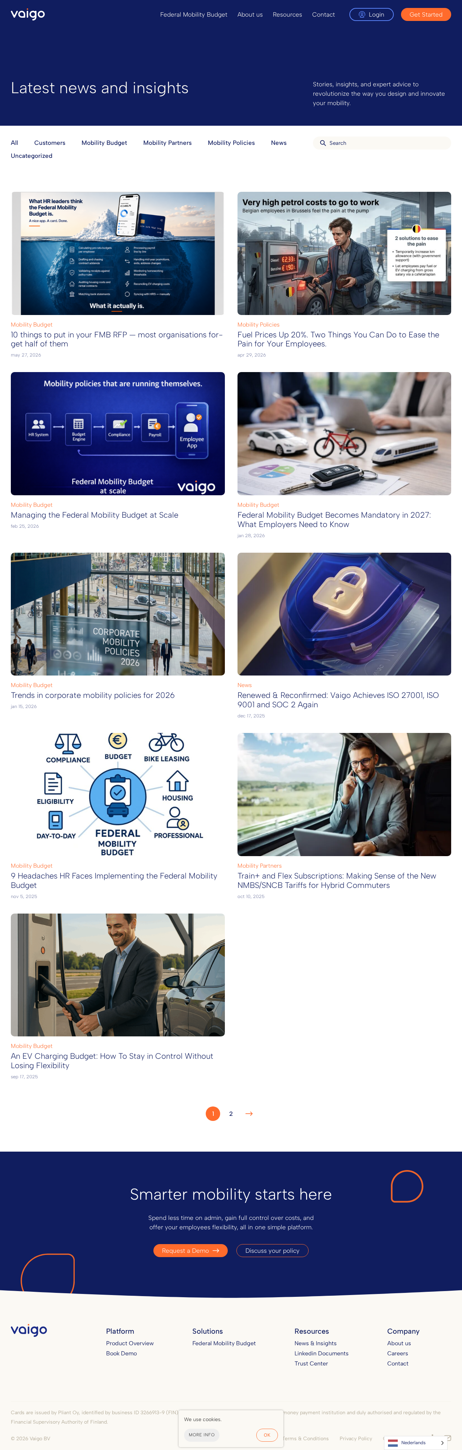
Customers (49, 142)
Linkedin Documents (322, 1353)
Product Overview (130, 1343)
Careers (397, 1353)
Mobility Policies (231, 142)
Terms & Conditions (305, 1439)
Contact (323, 14)
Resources (287, 14)
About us (250, 14)
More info (202, 1434)
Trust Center (311, 1363)
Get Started (426, 14)
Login (376, 14)
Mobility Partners (167, 142)
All (14, 142)
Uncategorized (31, 155)
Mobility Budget (104, 142)
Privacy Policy (356, 1439)
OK (267, 1435)
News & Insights (316, 1343)
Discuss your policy (272, 1250)
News (279, 142)
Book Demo (121, 1353)
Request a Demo (185, 1250)
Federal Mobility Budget (193, 14)
